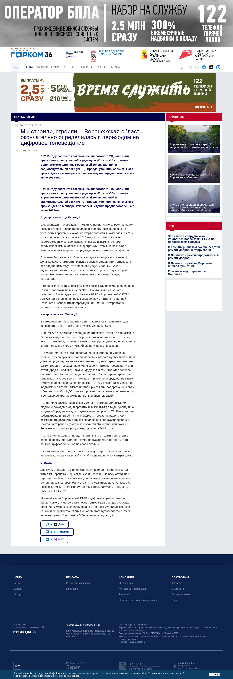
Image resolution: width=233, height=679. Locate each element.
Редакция (124, 594)
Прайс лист (73, 588)
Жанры (56, 67)
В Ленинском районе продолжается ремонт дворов (193, 256)
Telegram (177, 583)
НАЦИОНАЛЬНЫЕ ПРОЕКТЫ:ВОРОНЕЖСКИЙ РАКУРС (205, 55)
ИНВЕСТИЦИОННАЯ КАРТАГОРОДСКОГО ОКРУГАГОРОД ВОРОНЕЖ (161, 56)
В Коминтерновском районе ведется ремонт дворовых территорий (194, 248)
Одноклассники (181, 594)
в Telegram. (60, 531)
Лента (28, 67)
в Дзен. (57, 524)
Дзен (175, 600)
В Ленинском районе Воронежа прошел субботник (190, 265)
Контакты (98, 67)
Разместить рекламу (78, 583)
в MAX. (57, 539)
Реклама (114, 67)
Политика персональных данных (138, 600)
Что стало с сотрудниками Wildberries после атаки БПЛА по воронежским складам (191, 239)
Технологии (24, 116)
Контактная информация (133, 588)
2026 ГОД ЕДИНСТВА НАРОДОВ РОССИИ (111, 52)
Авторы (69, 67)
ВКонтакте (178, 588)
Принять (214, 674)
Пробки (83, 67)
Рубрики (42, 67)
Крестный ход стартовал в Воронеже (187, 273)
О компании (126, 583)
